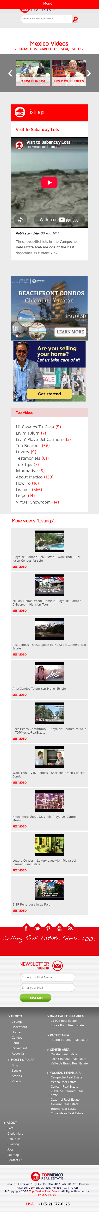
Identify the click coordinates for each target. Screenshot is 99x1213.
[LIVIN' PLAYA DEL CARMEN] (69, 84)
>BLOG (77, 49)
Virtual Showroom (37, 501)
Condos (17, 1037)
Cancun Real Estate (64, 1086)
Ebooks (17, 1070)
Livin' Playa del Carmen (43, 439)
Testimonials (32, 458)
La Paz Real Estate (64, 1020)
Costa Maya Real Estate (67, 1113)
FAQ (10, 1128)
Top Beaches (33, 445)
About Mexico (35, 476)
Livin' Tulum (31, 433)
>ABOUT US (49, 49)
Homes (17, 1032)
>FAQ (65, 49)
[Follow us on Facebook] (26, 930)
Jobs (10, 1149)
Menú (47, 3)
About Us (18, 1053)
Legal (25, 495)
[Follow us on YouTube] (59, 930)
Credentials (15, 1133)
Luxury (26, 451)
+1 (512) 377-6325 (54, 1203)
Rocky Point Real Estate (67, 1025)
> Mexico (15, 1016)
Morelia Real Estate (64, 1054)
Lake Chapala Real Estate (68, 1059)
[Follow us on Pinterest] (48, 930)
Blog (15, 1065)
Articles (17, 1076)
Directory (13, 1144)
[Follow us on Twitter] (37, 930)
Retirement (19, 1048)
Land (15, 1043)
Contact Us (15, 1160)
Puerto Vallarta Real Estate (69, 1040)
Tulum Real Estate (63, 1109)
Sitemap (13, 1155)
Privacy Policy (47, 1195)
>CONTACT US (25, 49)
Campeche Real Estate (66, 1077)
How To (27, 483)
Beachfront (19, 1027)
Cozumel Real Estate (65, 1099)
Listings (29, 489)
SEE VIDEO (19, 566)
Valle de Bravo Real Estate (69, 1063)
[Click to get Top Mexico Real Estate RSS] (70, 930)
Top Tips (27, 464)
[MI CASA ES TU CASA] (33, 84)
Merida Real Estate (63, 1082)
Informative (30, 470)
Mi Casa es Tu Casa (38, 426)
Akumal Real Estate (64, 1104)
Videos (16, 1081)
